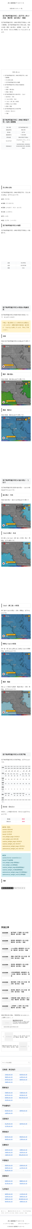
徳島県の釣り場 (8, 1181)
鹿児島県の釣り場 (23, 1199)
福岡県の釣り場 (8, 1194)
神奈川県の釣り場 (23, 1097)
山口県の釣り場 (23, 1168)
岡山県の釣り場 (8, 1170)
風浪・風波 (9, 106)
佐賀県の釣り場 (8, 1196)
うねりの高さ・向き (11, 99)
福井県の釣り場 (23, 1123)
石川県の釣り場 (8, 1126)
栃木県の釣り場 (8, 1095)
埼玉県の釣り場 (8, 1100)
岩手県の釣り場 (8, 1079)
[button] (29, 1063)
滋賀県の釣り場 (8, 1150)
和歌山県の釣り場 (23, 1155)
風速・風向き (9, 92)
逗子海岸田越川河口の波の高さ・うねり (15, 94)
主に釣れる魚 (9, 80)
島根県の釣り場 (8, 1168)
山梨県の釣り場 (8, 1113)
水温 (7, 87)
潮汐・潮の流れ (10, 89)
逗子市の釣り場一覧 (20, 888)
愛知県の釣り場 (23, 1137)
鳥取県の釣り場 (8, 1165)
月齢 (7, 113)
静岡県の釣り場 (8, 1139)
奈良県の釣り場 (23, 1152)
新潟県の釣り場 (8, 1110)
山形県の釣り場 (23, 1077)
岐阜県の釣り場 (8, 1137)
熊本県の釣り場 (8, 1201)
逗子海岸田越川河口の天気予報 (13, 108)
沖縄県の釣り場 (23, 1201)
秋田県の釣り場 (23, 1074)
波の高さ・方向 (10, 96)
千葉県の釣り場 (23, 1092)
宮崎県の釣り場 (23, 1196)
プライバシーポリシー (23, 1223)
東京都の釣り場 (23, 1095)
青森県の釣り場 (8, 1077)
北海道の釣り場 (8, 1074)
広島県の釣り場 (23, 1165)
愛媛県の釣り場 (23, 1181)
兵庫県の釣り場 (23, 1150)
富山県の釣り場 (8, 1123)
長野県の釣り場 (23, 1110)
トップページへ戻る (8, 1223)
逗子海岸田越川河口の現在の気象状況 (14, 84)
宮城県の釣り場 (8, 1082)
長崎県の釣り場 (8, 1199)
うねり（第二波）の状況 (12, 101)
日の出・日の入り (10, 111)
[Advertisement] (16, 51)
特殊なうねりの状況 (11, 104)
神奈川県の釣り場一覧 (8, 888)
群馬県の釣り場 (8, 1097)
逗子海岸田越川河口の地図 (13, 82)
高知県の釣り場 (23, 1183)
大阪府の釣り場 (8, 1155)
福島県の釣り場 (23, 1079)
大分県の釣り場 (23, 1194)
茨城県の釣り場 (8, 1092)
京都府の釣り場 (8, 1152)
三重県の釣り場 (23, 1139)
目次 (13, 72)
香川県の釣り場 (8, 1183)
